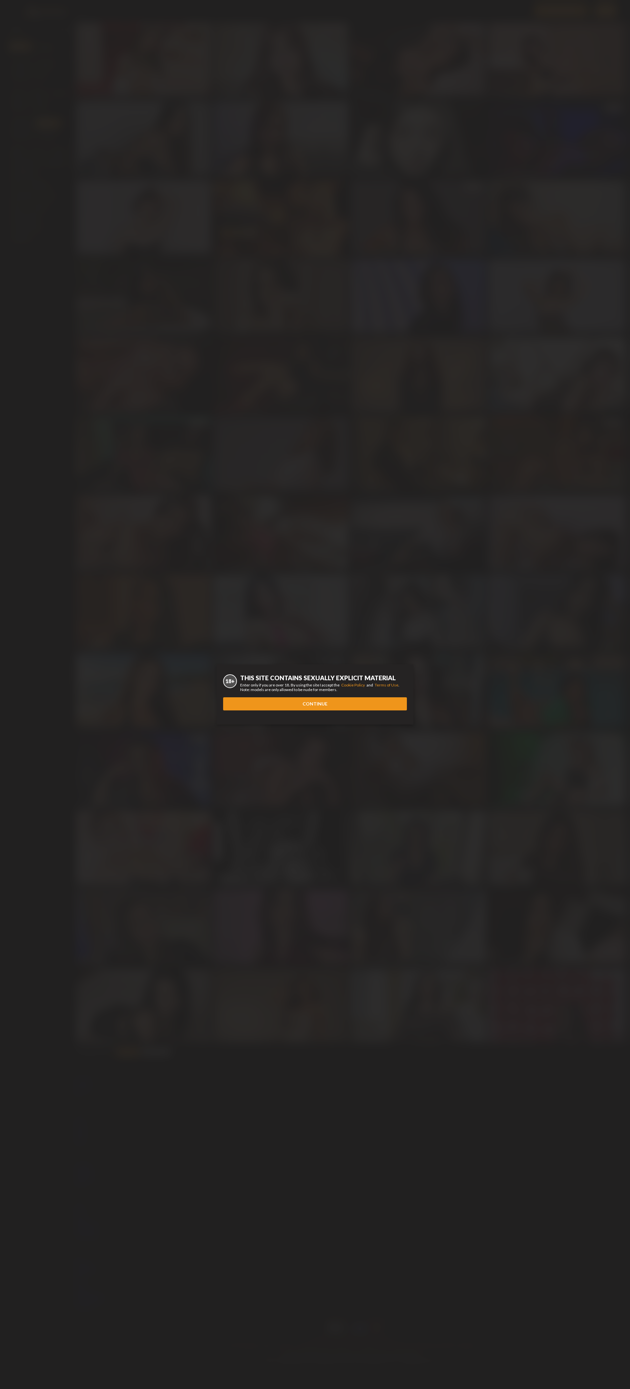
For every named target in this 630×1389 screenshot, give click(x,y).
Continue (315, 703)
